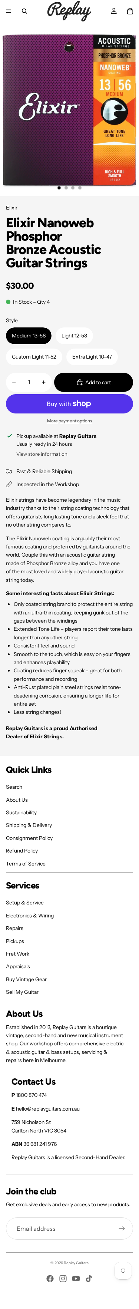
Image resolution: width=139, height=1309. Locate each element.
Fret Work (17, 953)
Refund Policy (22, 850)
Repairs (14, 928)
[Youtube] (76, 1278)
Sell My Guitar (22, 992)
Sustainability (21, 812)
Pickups (15, 941)
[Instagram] (63, 1278)
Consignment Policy (29, 838)
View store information (41, 454)
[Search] (24, 11)
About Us (17, 800)
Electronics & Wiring (30, 915)
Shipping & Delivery (29, 825)
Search (14, 787)
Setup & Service (25, 902)
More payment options (69, 420)
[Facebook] (50, 1278)
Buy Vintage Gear (26, 979)
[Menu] (8, 11)
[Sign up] (122, 1228)
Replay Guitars (76, 1262)
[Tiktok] (89, 1278)
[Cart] (130, 11)
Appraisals (18, 966)
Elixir (11, 207)
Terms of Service (26, 863)
